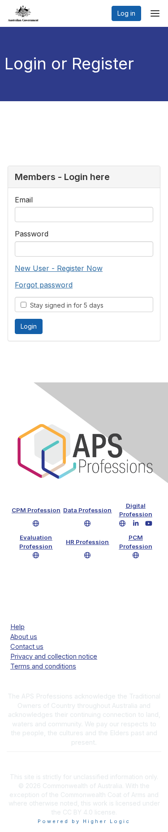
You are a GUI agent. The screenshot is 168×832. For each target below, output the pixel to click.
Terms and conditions (43, 666)
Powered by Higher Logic (84, 821)
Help (17, 627)
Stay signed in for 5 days (64, 305)
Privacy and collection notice (53, 656)
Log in (126, 13)
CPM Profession (36, 510)
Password (31, 233)
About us (23, 637)
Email (24, 199)
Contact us (26, 647)
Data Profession (87, 510)
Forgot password (44, 284)
